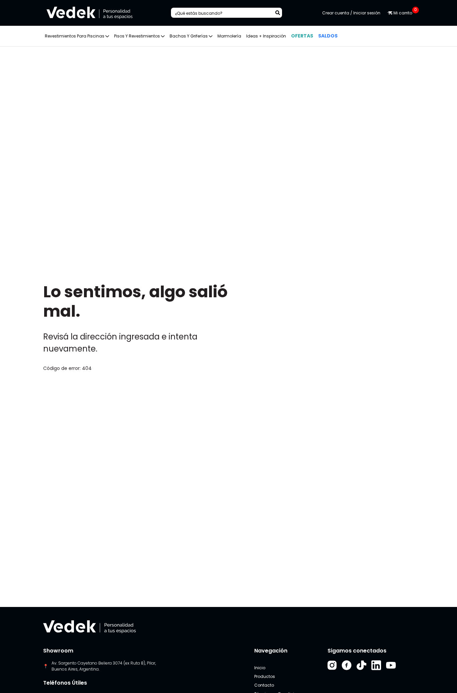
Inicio (259, 668)
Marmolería (229, 36)
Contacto (264, 685)
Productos (264, 676)
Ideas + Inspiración (266, 36)
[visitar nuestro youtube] (391, 665)
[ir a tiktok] (361, 665)
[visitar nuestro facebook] (347, 665)
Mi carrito (403, 13)
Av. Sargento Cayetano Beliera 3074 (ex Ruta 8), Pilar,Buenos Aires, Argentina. (104, 666)
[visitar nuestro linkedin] (376, 665)
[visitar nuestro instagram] (332, 665)
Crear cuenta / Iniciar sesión (351, 13)
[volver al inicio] (89, 626)
